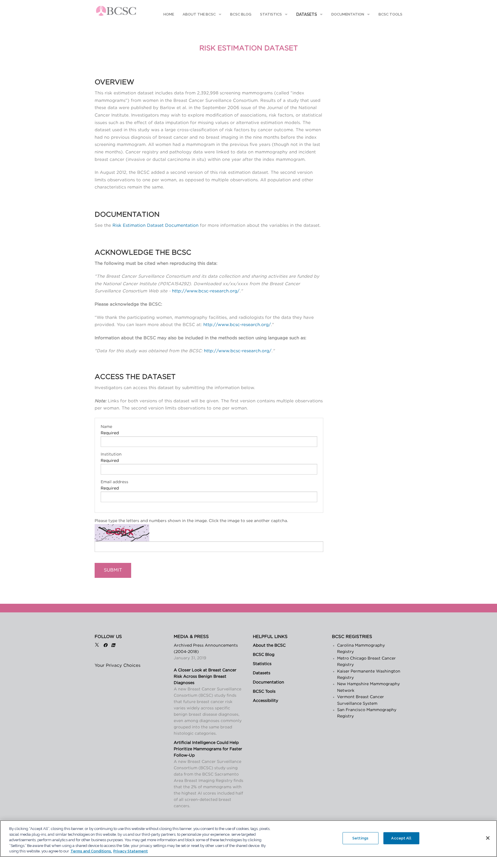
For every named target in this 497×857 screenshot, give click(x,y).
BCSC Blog (240, 14)
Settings (360, 838)
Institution (111, 454)
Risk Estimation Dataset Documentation (155, 225)
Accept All (401, 838)
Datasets (306, 14)
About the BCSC (199, 14)
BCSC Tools (390, 14)
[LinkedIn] (113, 645)
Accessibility (265, 701)
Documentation (347, 14)
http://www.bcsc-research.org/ (206, 291)
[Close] (487, 838)
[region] (248, 838)
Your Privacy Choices (117, 665)
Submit (113, 570)
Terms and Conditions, (91, 851)
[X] (97, 645)
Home (168, 14)
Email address (114, 482)
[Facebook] (105, 645)
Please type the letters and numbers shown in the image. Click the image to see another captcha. (191, 521)
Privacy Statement (130, 851)
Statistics (271, 14)
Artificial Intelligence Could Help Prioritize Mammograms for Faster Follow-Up (208, 749)
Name (106, 427)
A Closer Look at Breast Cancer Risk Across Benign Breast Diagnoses (205, 676)
